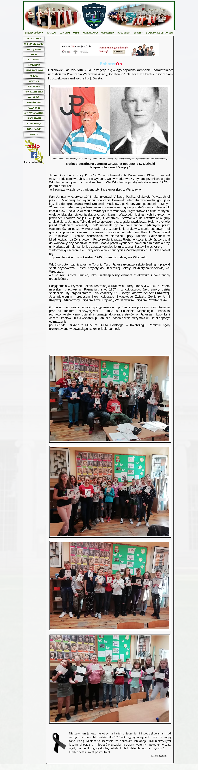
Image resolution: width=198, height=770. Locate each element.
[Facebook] (34, 155)
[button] (76, 33)
